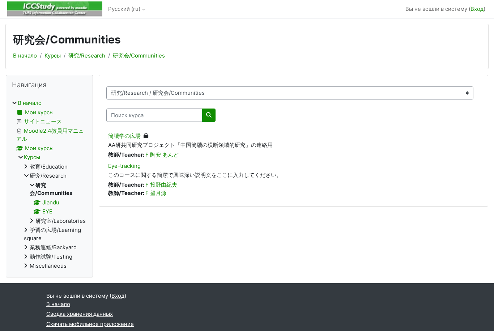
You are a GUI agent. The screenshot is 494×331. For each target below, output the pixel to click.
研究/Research (86, 55)
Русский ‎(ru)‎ (124, 8)
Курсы (52, 55)
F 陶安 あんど (162, 154)
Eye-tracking (124, 165)
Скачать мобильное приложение (90, 324)
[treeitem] (49, 184)
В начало (25, 55)
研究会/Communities (139, 55)
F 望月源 (155, 193)
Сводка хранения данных (79, 313)
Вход (477, 8)
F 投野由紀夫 (161, 184)
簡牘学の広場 (124, 135)
